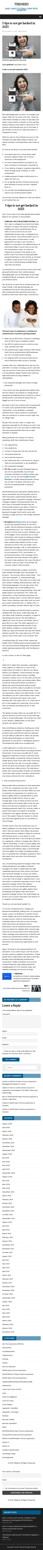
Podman (5, 1416)
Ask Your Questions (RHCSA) (12, 1344)
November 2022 (8, 1211)
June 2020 (6, 1309)
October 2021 (7, 1252)
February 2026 (7, 1135)
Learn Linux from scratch (11, 1389)
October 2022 (7, 1214)
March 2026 (6, 1131)
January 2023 (7, 1203)
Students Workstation (10, 1450)
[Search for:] (21, 1068)
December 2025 (8, 1142)
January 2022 (7, 1241)
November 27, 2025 (10, 31)
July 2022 (5, 1226)
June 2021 (5, 1263)
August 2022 (7, 1222)
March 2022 (6, 1233)
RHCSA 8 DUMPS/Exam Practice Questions (18, 1438)
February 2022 (7, 1237)
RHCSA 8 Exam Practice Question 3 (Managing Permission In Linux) (19, 1082)
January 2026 (7, 1139)
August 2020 (7, 1301)
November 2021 (8, 1248)
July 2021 (5, 1260)
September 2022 (8, 1218)
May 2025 (6, 1165)
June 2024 (6, 1184)
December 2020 (8, 1286)
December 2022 (8, 1207)
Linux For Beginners (9, 1397)
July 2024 (5, 1180)
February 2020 (7, 1324)
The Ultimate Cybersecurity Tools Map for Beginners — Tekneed (21, 1536)
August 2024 (7, 1176)
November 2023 (8, 1192)
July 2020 (5, 1305)
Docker (5, 1363)
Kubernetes (6, 1385)
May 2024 (6, 1188)
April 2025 (6, 1169)
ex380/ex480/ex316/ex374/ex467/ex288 (17, 1382)
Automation (6, 1347)
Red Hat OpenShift (9, 1423)
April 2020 (6, 1317)
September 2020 (8, 1298)
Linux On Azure (8, 1400)
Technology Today (8, 1453)
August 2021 (7, 1256)
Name (4, 1031)
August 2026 (7, 1123)
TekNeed (23, 31)
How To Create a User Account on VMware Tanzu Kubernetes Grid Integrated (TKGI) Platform (19, 1519)
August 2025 (7, 1154)
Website (5, 1044)
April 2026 (6, 1127)
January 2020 (7, 1328)
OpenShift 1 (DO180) (10, 1408)
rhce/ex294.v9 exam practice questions (17, 1434)
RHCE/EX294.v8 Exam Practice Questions (17, 1431)
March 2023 (6, 1195)
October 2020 (7, 1294)
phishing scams (19, 522)
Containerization (8, 1351)
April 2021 (5, 1271)
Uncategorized (7, 1457)
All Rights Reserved (30, 1547)
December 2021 (8, 1245)
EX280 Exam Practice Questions (14, 1378)
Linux (4, 1393)
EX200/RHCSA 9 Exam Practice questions (17, 1374)
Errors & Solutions (8, 1366)
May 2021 (5, 1267)
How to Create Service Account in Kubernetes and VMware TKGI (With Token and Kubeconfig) (19, 1090)
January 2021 (7, 1282)
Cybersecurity (7, 1355)
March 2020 (6, 1320)
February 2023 (7, 1199)
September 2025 (8, 1150)
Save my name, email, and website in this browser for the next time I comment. (18, 1052)
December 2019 (8, 1332)
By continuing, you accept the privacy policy (21, 1488)
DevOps (5, 1359)
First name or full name (11, 1471)
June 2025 (6, 1161)
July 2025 (5, 1157)
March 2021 (6, 1275)
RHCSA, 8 (5, 1446)
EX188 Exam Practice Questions (14, 1370)
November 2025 (8, 1146)
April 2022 (6, 1229)
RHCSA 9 (5, 1442)
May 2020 (6, 1313)
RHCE (4, 1427)
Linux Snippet (7, 1404)
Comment (6, 1014)
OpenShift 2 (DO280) (10, 1412)
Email (4, 1038)
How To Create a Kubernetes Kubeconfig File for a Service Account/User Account (19, 1527)
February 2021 (7, 1279)
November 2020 (8, 1290)
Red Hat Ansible (8, 1419)
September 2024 (8, 1173)
